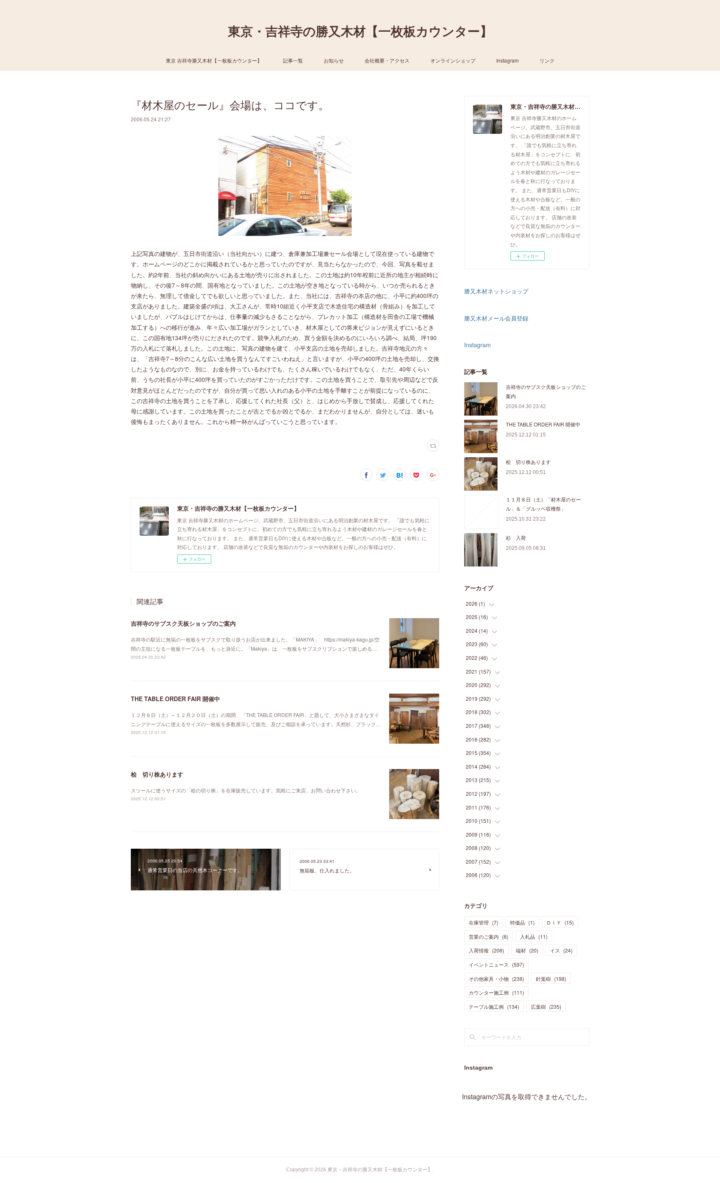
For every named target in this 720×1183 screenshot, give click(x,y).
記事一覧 (293, 60)
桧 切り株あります (157, 774)
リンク (547, 60)
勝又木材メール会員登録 (496, 318)
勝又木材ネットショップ (496, 291)
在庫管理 (483, 922)
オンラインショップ (452, 60)
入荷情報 (486, 950)
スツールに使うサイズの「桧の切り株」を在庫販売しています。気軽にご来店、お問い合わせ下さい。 (246, 790)
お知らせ (334, 60)
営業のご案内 (488, 936)
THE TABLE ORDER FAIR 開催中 (175, 698)
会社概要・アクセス (387, 60)
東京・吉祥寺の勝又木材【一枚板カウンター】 (360, 31)
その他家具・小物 (496, 978)
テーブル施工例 (494, 1006)
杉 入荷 (516, 537)
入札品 (534, 936)
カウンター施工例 (496, 992)
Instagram (507, 60)
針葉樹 (551, 978)
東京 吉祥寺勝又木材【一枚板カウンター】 (214, 60)
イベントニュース (496, 964)
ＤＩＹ (560, 922)
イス (561, 950)
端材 (527, 950)
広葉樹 (546, 1006)
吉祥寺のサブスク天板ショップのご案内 (183, 623)
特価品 (522, 922)
